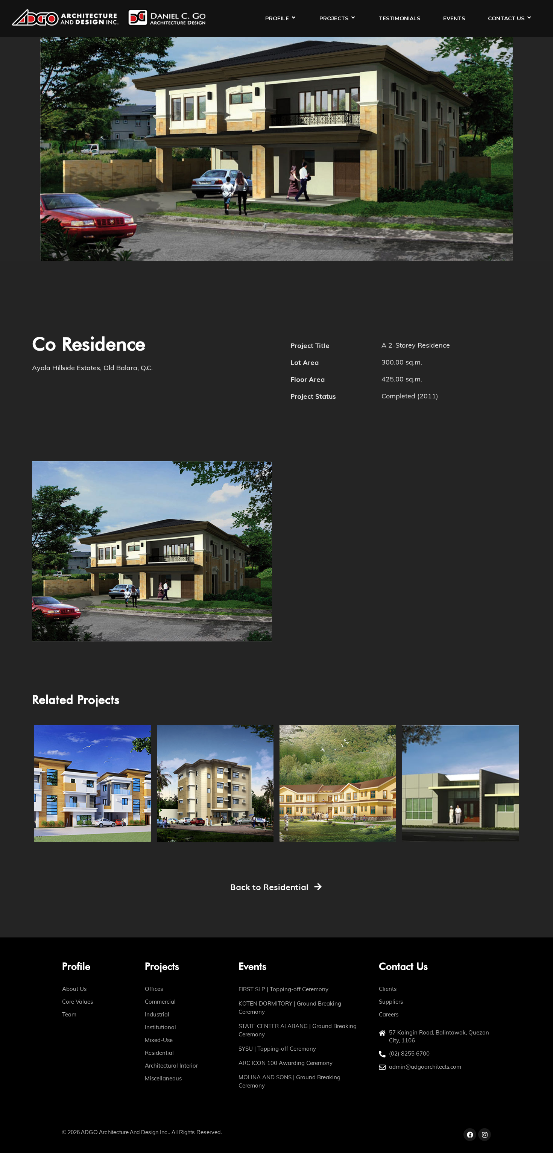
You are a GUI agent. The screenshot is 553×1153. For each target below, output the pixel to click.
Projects (333, 18)
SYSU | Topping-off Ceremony (277, 1048)
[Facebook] (469, 1134)
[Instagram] (484, 1134)
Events (454, 18)
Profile (277, 18)
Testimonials (399, 18)
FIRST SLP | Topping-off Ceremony (283, 989)
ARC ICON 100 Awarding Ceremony (286, 1062)
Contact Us (506, 18)
